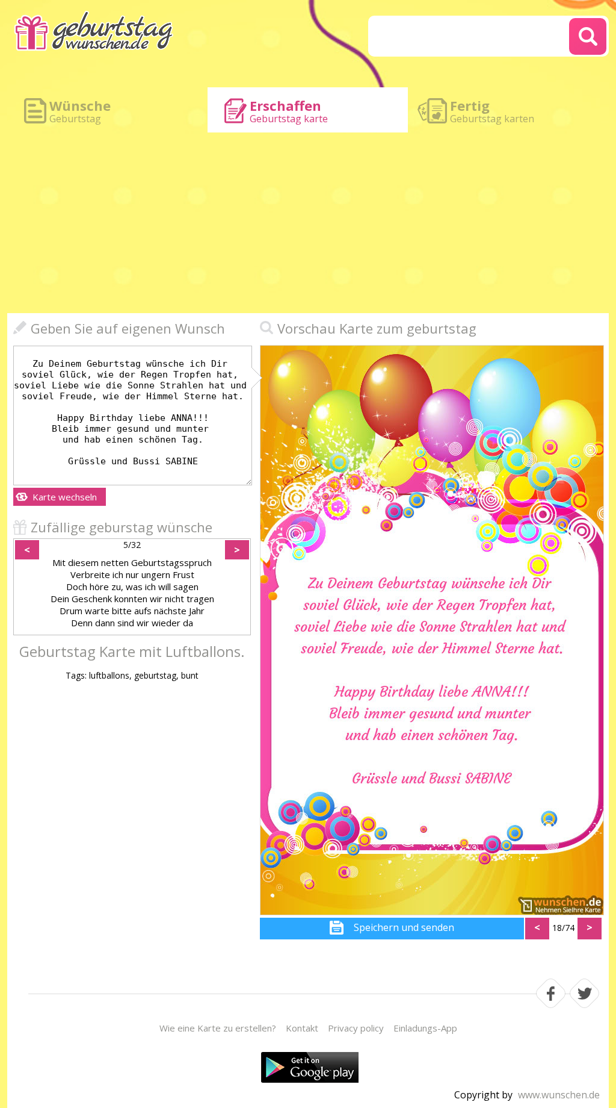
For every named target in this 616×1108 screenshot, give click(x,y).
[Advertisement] (308, 222)
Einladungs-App (425, 1028)
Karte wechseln (64, 497)
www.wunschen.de (559, 1094)
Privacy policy (356, 1028)
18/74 (563, 927)
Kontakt (302, 1028)
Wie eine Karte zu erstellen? (217, 1028)
